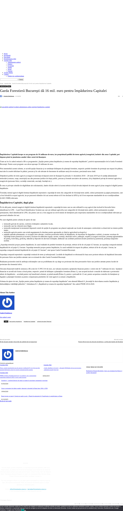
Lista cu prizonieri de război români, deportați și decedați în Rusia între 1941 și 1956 (24, 388)
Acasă (1, 83)
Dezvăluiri (7, 57)
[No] (25, 510)
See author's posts (5, 317)
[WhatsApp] (39, 101)
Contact (6, 74)
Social (9, 69)
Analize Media (8, 72)
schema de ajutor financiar (44, 321)
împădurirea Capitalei (29, 321)
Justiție (10, 67)
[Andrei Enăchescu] (1, 96)
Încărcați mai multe (6, 401)
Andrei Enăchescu (9, 96)
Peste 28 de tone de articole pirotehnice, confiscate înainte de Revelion (100, 342)
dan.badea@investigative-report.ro (36, 489)
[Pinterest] (32, 101)
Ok (23, 510)
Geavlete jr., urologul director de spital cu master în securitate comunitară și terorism (24, 380)
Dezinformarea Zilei (10, 59)
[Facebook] (18, 101)
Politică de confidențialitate (16, 76)
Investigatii (7, 55)
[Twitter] (25, 101)
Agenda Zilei (8, 60)
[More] (46, 101)
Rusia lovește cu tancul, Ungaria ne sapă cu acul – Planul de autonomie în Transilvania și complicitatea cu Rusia (31, 396)
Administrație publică (14, 62)
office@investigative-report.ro (18, 489)
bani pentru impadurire (15, 321)
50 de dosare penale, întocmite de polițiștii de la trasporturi (18, 342)
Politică (10, 64)
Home (6, 54)
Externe (10, 71)
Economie (11, 66)
